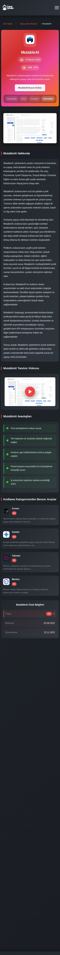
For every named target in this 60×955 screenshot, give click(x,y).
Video (23, 99)
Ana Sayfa (7, 24)
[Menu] (57, 7)
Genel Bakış (11, 99)
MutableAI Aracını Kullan (30, 88)
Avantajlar (34, 99)
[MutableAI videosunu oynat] (30, 392)
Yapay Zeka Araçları (28, 24)
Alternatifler (48, 99)
